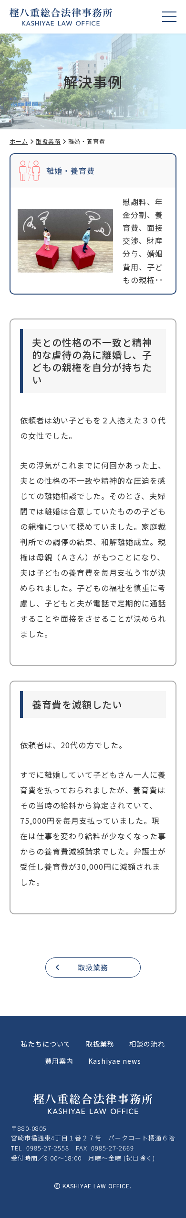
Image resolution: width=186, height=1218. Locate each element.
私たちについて (46, 1043)
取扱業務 (48, 141)
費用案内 (59, 1061)
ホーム (19, 141)
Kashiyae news (114, 1061)
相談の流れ (147, 1043)
